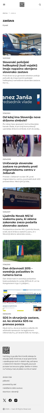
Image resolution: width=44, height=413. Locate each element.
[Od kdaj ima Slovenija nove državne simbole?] (22, 99)
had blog (6, 356)
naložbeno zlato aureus (12, 388)
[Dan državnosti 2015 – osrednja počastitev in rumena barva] (22, 251)
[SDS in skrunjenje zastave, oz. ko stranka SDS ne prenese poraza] (22, 300)
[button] (4, 4)
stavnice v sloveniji (10, 392)
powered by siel (9, 384)
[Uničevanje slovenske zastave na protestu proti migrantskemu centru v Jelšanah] (22, 146)
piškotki (6, 381)
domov (5, 13)
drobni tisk (7, 377)
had (14, 369)
